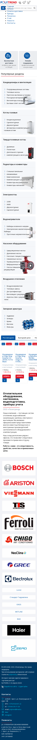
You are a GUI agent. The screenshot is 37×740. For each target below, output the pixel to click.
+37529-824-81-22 (15, 704)
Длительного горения (15, 152)
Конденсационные (14, 120)
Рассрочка (11, 16)
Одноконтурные (13, 122)
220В (8, 202)
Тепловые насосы (13, 92)
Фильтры (10, 327)
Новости (10, 20)
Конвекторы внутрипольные (17, 182)
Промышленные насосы (16, 262)
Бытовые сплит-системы (16, 103)
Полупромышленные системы (18, 89)
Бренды (10, 13)
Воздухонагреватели (14, 286)
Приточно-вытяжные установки (18, 95)
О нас (9, 18)
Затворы (10, 318)
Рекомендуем (8, 338)
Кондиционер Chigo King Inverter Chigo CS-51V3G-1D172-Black (21, 358)
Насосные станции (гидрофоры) (19, 256)
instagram (8, 715)
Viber (6, 712)
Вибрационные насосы (15, 264)
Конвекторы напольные (15, 185)
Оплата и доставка (15, 11)
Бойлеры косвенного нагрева (17, 226)
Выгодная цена (24, 338)
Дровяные (10, 147)
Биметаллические (13, 177)
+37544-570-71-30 (13, 707)
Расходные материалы (15, 98)
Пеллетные (11, 149)
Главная (10, 6)
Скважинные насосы (14, 259)
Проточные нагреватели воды (18, 234)
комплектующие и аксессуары (18, 155)
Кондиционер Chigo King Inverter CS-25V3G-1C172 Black (7, 358)
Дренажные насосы (14, 253)
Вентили (10, 324)
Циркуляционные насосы (16, 250)
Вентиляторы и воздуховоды (18, 100)
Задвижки (10, 316)
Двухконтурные (12, 125)
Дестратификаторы (14, 291)
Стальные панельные (15, 171)
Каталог (10, 9)
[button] (28, 2)
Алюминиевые (12, 174)
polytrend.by (13, 674)
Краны (9, 321)
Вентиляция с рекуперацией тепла (20, 294)
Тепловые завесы (13, 289)
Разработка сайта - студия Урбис (16, 686)
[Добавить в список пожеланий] (12, 344)
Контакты (11, 23)
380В (8, 204)
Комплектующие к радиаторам (18, 180)
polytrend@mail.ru (15, 709)
